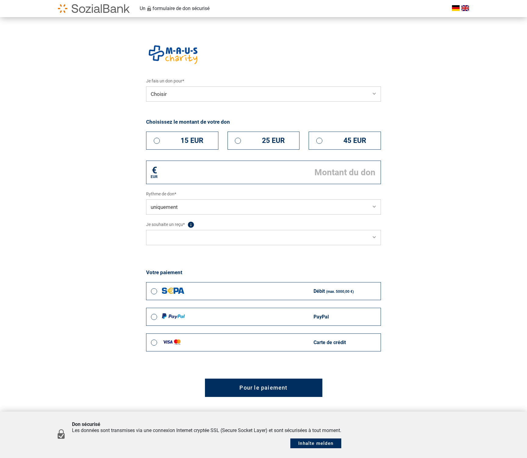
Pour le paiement (263, 387)
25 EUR (273, 140)
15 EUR (192, 140)
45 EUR (354, 140)
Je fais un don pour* (165, 81)
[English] (464, 8)
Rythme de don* (161, 194)
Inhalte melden (315, 443)
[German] (455, 8)
